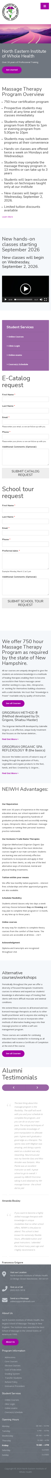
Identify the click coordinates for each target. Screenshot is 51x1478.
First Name (8, 394)
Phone (6, 432)
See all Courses (13, 703)
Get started (12, 70)
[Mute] (41, 299)
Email (5, 417)
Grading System (12, 1373)
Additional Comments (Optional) (19, 446)
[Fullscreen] (45, 299)
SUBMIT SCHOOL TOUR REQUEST (25, 603)
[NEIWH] (10, 11)
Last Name (8, 406)
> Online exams (14, 355)
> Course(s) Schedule (17, 364)
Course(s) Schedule (14, 1412)
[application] (25, 289)
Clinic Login (14, 345)
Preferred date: (11, 550)
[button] (25, 288)
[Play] (5, 299)
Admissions (10, 1357)
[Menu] (45, 6)
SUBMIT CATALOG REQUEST (25, 473)
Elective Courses (12, 1365)
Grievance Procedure (15, 1386)
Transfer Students (13, 1377)
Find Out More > (10, 739)
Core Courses (11, 1361)
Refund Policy (11, 1382)
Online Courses (12, 1399)
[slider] (23, 299)
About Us (10, 1342)
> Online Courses (15, 336)
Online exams (11, 1408)
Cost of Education (13, 1369)
